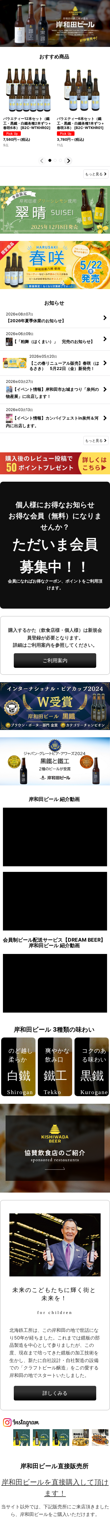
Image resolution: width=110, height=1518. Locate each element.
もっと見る (94, 174)
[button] (42, 161)
